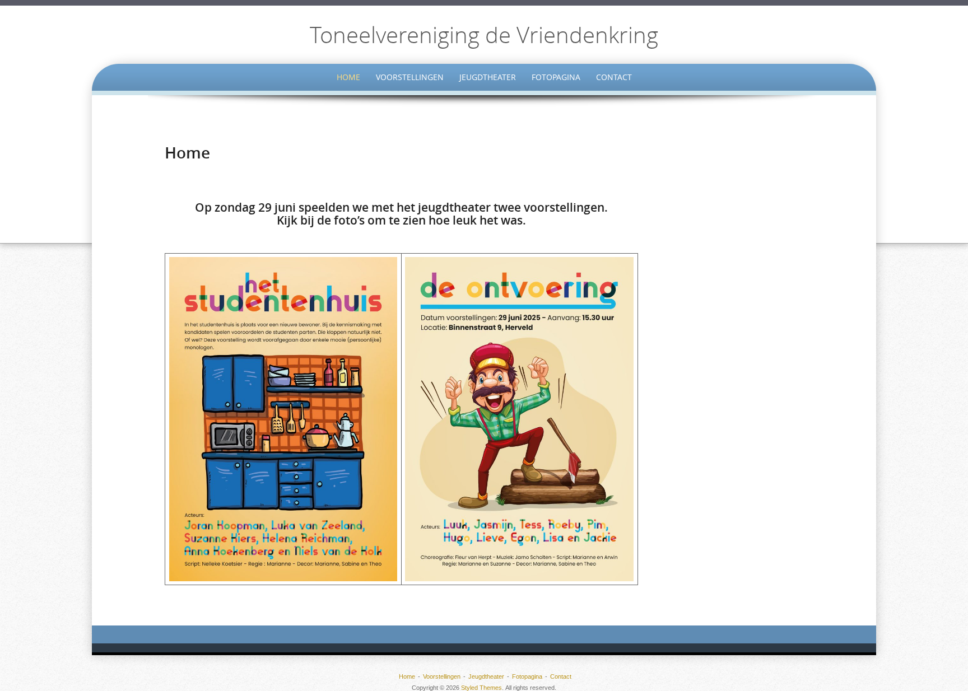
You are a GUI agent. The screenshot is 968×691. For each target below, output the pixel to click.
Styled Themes (481, 687)
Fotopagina (556, 77)
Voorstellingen (410, 77)
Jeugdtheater (487, 77)
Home (348, 77)
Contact (614, 77)
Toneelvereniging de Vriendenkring (484, 35)
